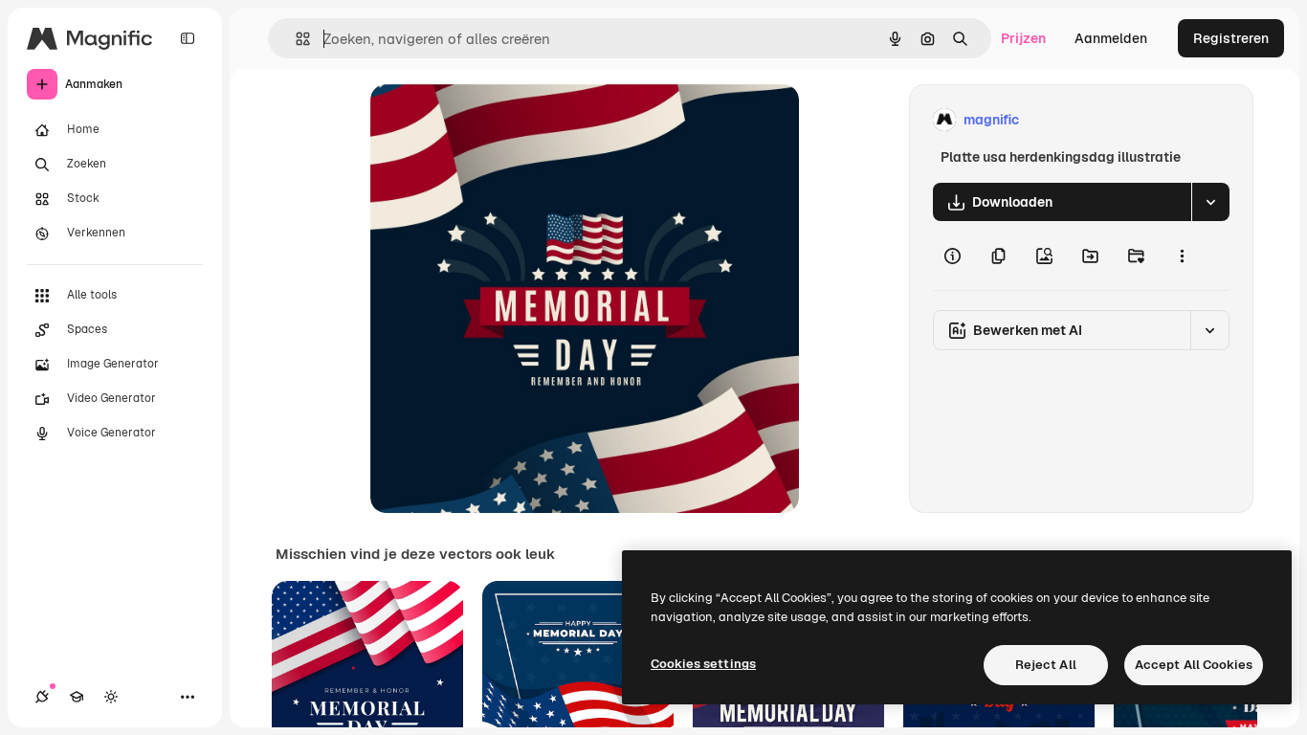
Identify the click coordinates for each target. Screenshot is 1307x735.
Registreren (1231, 38)
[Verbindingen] (42, 696)
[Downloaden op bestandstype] (1210, 202)
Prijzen (1023, 38)
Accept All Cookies (1193, 665)
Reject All (1045, 665)
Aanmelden (1110, 38)
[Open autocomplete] (295, 39)
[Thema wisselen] (111, 696)
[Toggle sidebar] (187, 38)
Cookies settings (703, 664)
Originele (496, 120)
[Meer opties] (1182, 255)
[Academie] (76, 696)
